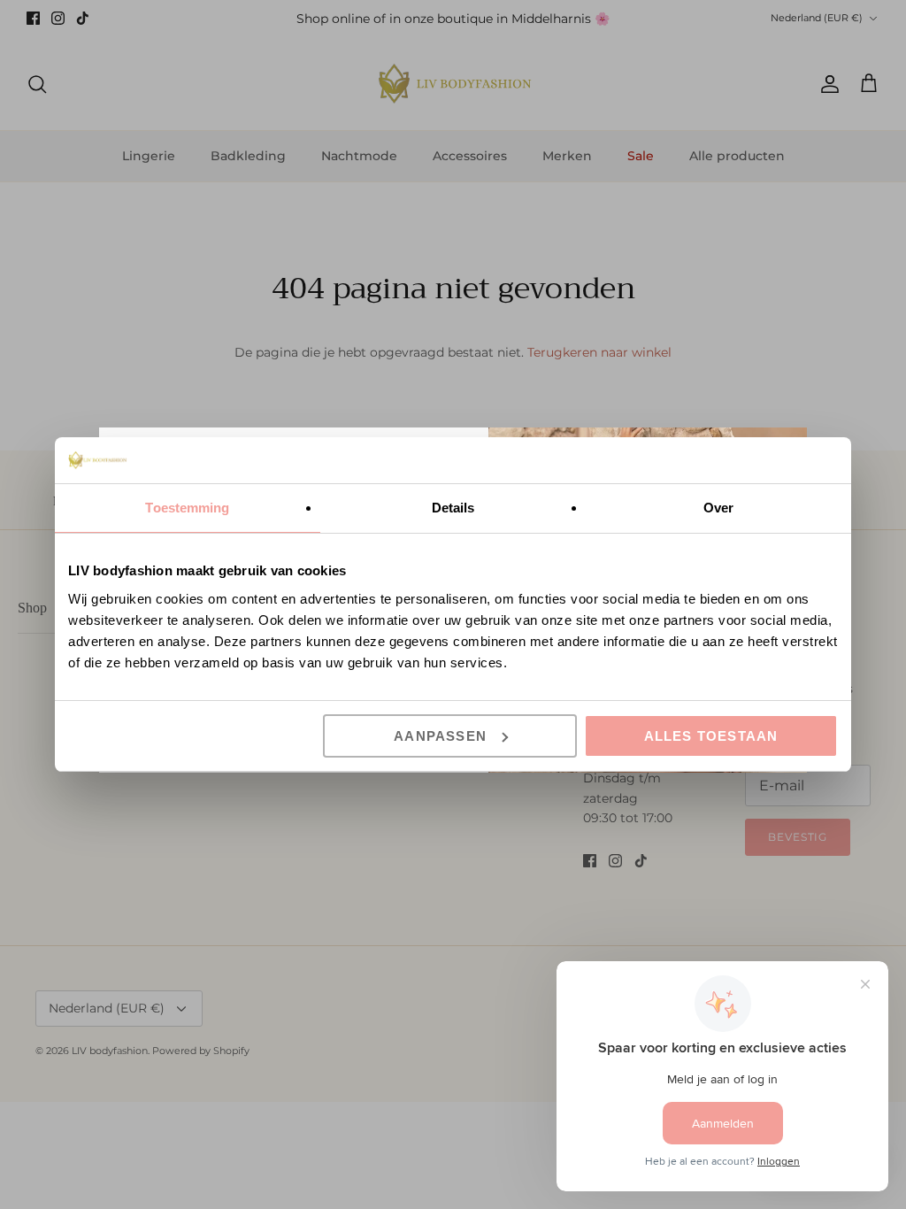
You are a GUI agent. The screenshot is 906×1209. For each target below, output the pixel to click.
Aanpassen (440, 735)
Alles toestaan (711, 735)
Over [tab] (718, 507)
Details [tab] (453, 507)
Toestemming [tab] (187, 507)
